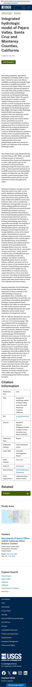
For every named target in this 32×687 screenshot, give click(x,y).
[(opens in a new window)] (3, 673)
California (4, 585)
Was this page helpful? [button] (16, 685)
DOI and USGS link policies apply (12, 618)
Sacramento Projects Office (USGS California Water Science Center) (15, 541)
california (4, 582)
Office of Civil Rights (8, 645)
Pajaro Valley (5, 579)
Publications (6, 13)
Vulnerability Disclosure (9, 630)
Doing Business (6, 637)
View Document (8, 62)
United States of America (10, 588)
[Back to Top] (25, 680)
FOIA (3, 603)
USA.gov (4, 626)
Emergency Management (9, 641)
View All (4, 591)
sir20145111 (20, 466)
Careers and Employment (9, 634)
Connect (6, 493)
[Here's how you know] (16, 2)
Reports (17, 13)
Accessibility (5, 599)
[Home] (6, 9)
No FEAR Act (5, 622)
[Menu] (29, 7)
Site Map (4, 615)
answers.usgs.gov (7, 681)
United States (6, 576)
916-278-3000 (12, 554)
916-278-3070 (10, 556)
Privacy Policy (6, 611)
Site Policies (5, 607)
